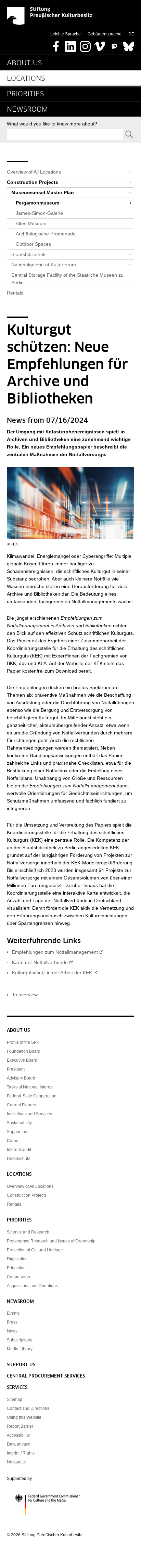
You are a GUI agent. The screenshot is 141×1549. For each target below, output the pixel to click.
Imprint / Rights (21, 1453)
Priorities (25, 94)
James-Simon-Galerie (39, 213)
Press (12, 1322)
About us (24, 63)
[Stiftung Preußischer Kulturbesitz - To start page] (49, 16)
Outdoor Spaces (33, 244)
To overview (25, 994)
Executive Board (22, 1060)
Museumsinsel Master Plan (42, 192)
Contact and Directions (28, 1408)
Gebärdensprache (104, 34)
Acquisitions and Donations (32, 1285)
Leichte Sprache (65, 34)
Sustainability (19, 1122)
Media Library (20, 1349)
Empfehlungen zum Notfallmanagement (55, 952)
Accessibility (18, 1435)
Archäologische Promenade (46, 233)
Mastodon (114, 44)
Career (13, 1140)
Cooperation (18, 1276)
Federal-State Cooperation (31, 1096)
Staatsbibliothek (28, 254)
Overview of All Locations (34, 172)
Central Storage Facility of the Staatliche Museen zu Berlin (67, 278)
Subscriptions (19, 1340)
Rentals (15, 293)
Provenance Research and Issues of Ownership (51, 1241)
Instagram (85, 44)
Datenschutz (18, 1158)
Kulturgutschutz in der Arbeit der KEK (52, 972)
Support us (17, 1131)
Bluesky (128, 44)
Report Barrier (20, 1426)
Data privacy (18, 1444)
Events (13, 1313)
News (12, 1331)
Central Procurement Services (46, 1376)
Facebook (56, 44)
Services (17, 1387)
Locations (26, 78)
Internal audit (19, 1149)
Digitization (17, 1259)
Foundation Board (23, 1051)
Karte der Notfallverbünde (40, 962)
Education (16, 1267)
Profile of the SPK (23, 1042)
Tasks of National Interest (30, 1087)
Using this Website (24, 1417)
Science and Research (28, 1232)
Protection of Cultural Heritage (35, 1250)
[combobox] (65, 134)
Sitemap (14, 1399)
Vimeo (99, 44)
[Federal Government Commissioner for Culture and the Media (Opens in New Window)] (70, 1505)
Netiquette (16, 1462)
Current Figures (21, 1105)
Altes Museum (31, 223)
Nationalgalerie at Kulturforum (43, 264)
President (16, 1069)
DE (131, 34)
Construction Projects (32, 182)
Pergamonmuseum (37, 203)
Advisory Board (21, 1078)
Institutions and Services (29, 1113)
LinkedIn (70, 44)
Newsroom (27, 109)
